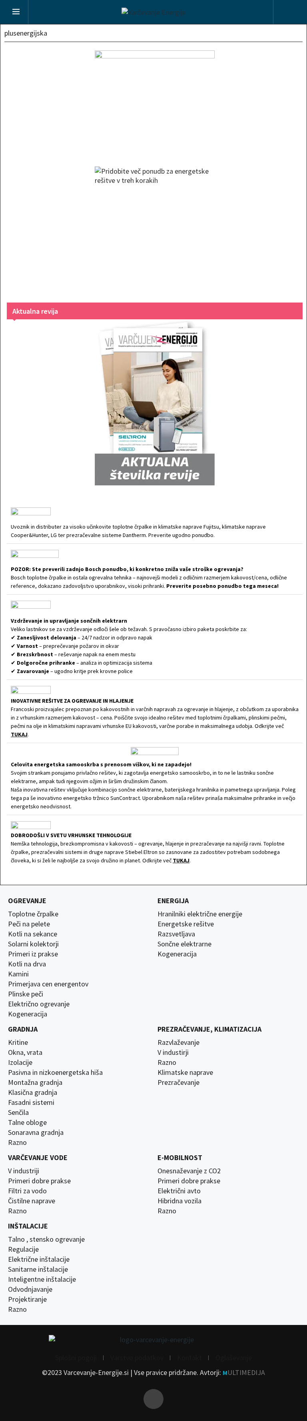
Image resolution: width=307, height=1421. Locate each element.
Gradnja (23, 1029)
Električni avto (179, 1191)
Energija (173, 900)
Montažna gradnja (35, 1082)
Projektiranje (27, 1299)
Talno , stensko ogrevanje (46, 1239)
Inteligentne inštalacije (42, 1279)
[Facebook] (153, 1399)
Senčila (18, 1112)
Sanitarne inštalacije (38, 1269)
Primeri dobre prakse (39, 1181)
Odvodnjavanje (30, 1289)
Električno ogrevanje (39, 1004)
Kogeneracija (27, 1014)
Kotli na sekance (32, 934)
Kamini (18, 974)
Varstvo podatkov (136, 1357)
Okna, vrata (25, 1052)
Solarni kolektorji (33, 944)
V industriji (23, 1170)
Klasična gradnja (32, 1092)
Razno (17, 1142)
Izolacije (20, 1062)
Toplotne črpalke (33, 914)
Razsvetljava (176, 934)
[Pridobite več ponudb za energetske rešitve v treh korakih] (155, 226)
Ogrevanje (27, 900)
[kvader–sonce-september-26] (155, 100)
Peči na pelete (29, 924)
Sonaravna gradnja (36, 1132)
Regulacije (23, 1249)
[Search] (288, 13)
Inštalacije (28, 1226)
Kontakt (189, 1357)
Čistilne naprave (31, 1201)
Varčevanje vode (38, 1157)
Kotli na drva (27, 964)
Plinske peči (25, 994)
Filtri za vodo (27, 1191)
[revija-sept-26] (155, 402)
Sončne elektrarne (184, 944)
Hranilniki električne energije (199, 914)
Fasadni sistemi (31, 1102)
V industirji (173, 1052)
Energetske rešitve (185, 924)
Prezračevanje (178, 1082)
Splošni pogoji (76, 1357)
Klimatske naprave (185, 1072)
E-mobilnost (179, 1157)
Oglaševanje (233, 1357)
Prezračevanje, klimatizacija (209, 1029)
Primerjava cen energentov (48, 984)
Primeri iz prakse (33, 954)
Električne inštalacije (39, 1259)
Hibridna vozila (179, 1201)
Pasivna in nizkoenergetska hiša (55, 1072)
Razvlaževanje (178, 1042)
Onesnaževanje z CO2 (189, 1170)
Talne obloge (27, 1122)
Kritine (18, 1042)
